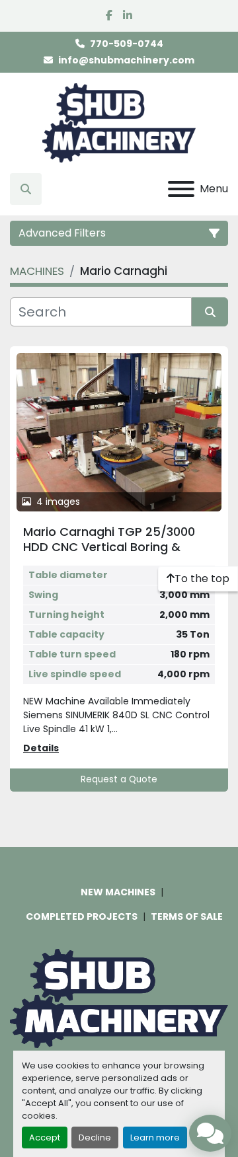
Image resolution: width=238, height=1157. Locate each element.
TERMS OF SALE (187, 916)
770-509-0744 (126, 43)
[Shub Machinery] (119, 997)
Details (41, 748)
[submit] (210, 311)
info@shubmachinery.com (126, 60)
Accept (44, 1137)
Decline (95, 1137)
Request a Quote (119, 779)
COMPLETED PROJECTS (82, 916)
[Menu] (181, 189)
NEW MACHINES (118, 892)
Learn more (155, 1137)
